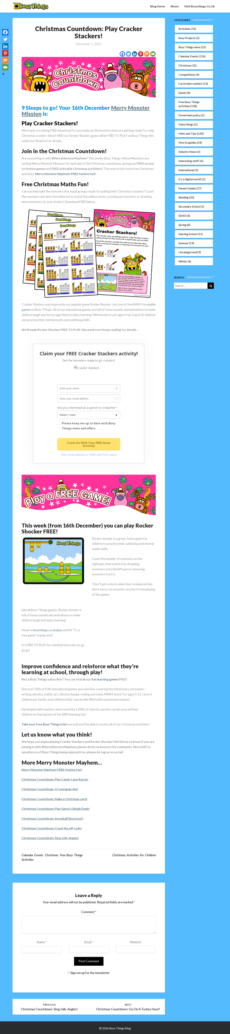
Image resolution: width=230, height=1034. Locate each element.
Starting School (187, 234)
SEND (182, 215)
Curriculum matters (190, 83)
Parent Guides (187, 188)
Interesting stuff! (188, 160)
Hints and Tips (187, 133)
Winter (182, 261)
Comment (88, 912)
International (186, 170)
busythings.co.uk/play (47, 630)
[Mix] (147, 54)
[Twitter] (128, 54)
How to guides (187, 142)
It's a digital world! (189, 179)
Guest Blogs (186, 124)
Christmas (51, 855)
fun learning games (104, 679)
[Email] (153, 54)
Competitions (186, 74)
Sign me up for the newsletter (90, 973)
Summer (183, 243)
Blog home (157, 6)
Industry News (187, 151)
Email (88, 942)
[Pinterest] (140, 54)
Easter (182, 92)
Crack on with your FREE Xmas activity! (89, 444)
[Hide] (3, 74)
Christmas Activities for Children (134, 855)
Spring (182, 224)
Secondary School (189, 206)
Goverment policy (189, 115)
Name (42, 942)
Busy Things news (189, 47)
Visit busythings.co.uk (199, 6)
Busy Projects (187, 38)
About (174, 6)
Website (135, 942)
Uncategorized (187, 252)
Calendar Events (32, 855)
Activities (184, 28)
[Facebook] (122, 54)
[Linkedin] (134, 54)
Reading (183, 197)
